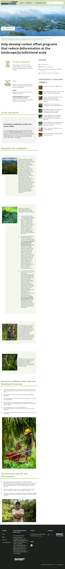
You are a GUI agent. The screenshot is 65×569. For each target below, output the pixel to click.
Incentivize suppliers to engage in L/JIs (52, 86)
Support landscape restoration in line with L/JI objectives (52, 129)
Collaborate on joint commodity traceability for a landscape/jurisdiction (53, 104)
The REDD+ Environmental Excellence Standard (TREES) (27, 298)
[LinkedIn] (31, 545)
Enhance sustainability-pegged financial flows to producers (53, 134)
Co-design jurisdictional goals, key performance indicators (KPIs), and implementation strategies (27, 242)
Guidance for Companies (14, 38)
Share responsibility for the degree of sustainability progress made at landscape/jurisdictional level (52, 111)
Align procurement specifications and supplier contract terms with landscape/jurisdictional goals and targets (52, 99)
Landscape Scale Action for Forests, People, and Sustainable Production (36, 38)
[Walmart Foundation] (59, 534)
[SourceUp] (20, 559)
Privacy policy (60, 564)
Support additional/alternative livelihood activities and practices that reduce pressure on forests (53, 124)
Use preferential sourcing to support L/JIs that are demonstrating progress (53, 92)
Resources (6, 38)
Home (2, 38)
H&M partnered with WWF (15, 131)
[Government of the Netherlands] (51, 534)
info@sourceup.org (36, 536)
